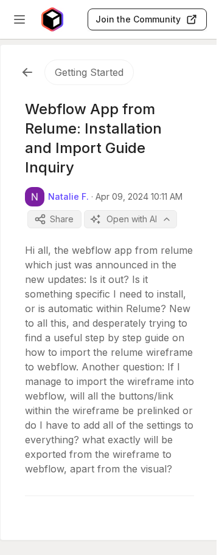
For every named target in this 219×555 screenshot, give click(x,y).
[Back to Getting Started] (27, 72)
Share (62, 219)
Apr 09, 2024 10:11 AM (139, 196)
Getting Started (89, 72)
